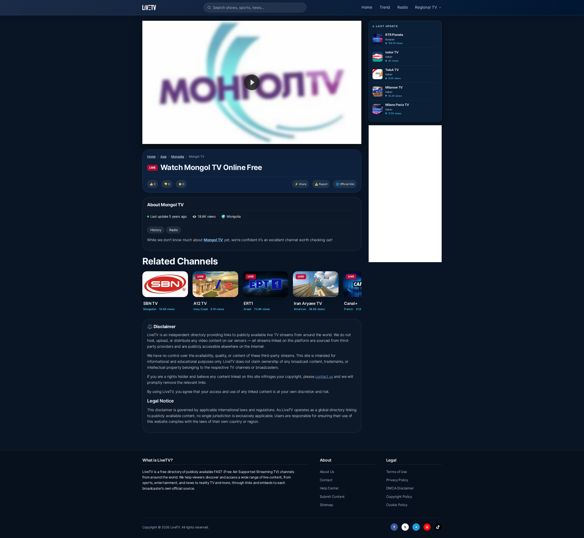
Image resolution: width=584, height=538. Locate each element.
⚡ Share (300, 184)
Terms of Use (396, 472)
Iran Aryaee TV (308, 303)
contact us (324, 376)
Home (367, 7)
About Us (327, 472)
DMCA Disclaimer (400, 488)
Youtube (427, 526)
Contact (326, 480)
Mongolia (177, 156)
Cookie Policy (396, 505)
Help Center (329, 488)
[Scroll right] (361, 287)
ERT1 (248, 303)
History (155, 230)
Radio (402, 7)
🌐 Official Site (345, 184)
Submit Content (332, 496)
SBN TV (150, 303)
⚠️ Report (321, 184)
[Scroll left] (143, 287)
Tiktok (438, 526)
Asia (163, 156)
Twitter (405, 526)
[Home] (149, 7)
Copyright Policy (399, 496)
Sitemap (326, 505)
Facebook (394, 526)
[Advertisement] (405, 193)
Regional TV (426, 7)
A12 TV (200, 303)
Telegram (416, 526)
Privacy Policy (397, 480)
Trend (385, 7)
